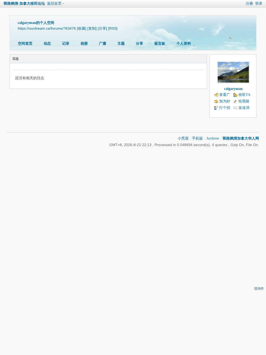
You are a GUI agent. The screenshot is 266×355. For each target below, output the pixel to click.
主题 (121, 43)
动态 (47, 43)
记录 (65, 43)
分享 (139, 43)
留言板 (159, 43)
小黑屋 (183, 138)
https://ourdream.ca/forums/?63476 (47, 28)
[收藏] (81, 28)
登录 (258, 3)
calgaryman (233, 89)
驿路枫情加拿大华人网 (241, 138)
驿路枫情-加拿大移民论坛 (24, 3)
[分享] (102, 28)
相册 (84, 43)
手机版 (197, 138)
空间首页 (25, 43)
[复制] (92, 28)
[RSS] (112, 28)
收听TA (244, 95)
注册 (249, 3)
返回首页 (54, 3)
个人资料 (183, 43)
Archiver (212, 138)
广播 (102, 43)
